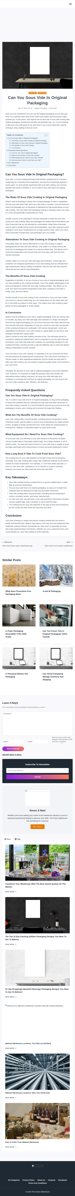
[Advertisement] (37, 22)
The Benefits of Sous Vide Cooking (23, 145)
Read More (10, 891)
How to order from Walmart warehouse (22, 1142)
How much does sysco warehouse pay (17, 544)
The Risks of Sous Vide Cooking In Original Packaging (29, 140)
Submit (38, 777)
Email (30, 742)
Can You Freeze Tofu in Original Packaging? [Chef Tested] (55, 634)
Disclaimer (62, 1180)
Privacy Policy (28, 1180)
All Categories (14, 1180)
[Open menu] (70, 4)
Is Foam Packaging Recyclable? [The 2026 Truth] (15, 634)
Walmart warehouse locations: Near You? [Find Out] (27, 1093)
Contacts (51, 1180)
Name (6, 742)
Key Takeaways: (13, 163)
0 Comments (53, 108)
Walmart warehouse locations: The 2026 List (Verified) (28, 1043)
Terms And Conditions (37, 1183)
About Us (41, 1180)
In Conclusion (16, 148)
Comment (7, 714)
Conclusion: (12, 165)
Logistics (32, 93)
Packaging (42, 93)
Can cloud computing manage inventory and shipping (53, 677)
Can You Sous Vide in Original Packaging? (23, 138)
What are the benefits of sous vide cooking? (25, 155)
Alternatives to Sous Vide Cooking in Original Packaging (29, 143)
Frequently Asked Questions (18, 150)
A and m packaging (52, 591)
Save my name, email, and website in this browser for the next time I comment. (62, 739)
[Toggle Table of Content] (45, 135)
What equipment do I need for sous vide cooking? (27, 157)
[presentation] (19, 576)
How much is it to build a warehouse (59, 544)
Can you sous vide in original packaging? (25, 153)
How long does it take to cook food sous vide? (26, 160)
